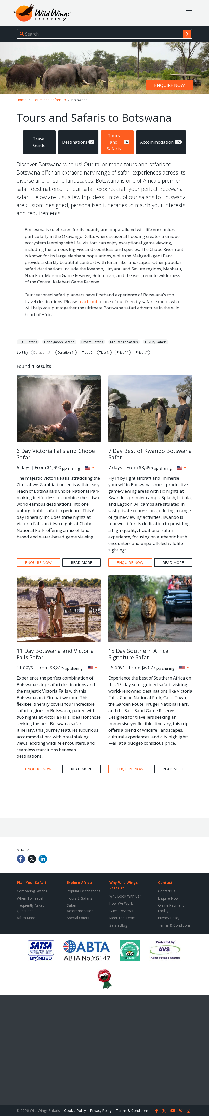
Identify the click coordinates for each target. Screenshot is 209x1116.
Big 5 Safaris (28, 342)
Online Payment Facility (171, 908)
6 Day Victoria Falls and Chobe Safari (56, 454)
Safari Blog (118, 925)
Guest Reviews (121, 910)
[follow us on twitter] (164, 1110)
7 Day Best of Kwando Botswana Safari (150, 454)
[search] (187, 34)
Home (22, 99)
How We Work (121, 903)
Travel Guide (39, 142)
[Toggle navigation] (188, 12)
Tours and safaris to (49, 99)
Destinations (77, 142)
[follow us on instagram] (188, 1110)
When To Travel (30, 898)
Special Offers (78, 917)
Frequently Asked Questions (31, 908)
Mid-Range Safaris (124, 342)
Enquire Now (168, 898)
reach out (87, 301)
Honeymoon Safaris (59, 342)
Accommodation (160, 142)
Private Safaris (92, 342)
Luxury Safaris (156, 342)
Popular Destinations (83, 891)
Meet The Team (122, 917)
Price (121, 352)
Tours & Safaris (79, 898)
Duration (40, 352)
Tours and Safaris (117, 142)
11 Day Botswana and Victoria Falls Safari (55, 654)
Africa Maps (26, 917)
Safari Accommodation (80, 908)
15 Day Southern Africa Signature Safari (138, 654)
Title (85, 352)
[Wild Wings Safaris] (42, 13)
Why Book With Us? (125, 896)
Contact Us (166, 891)
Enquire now (169, 85)
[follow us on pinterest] (181, 1110)
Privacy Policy (168, 917)
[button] (89, 468)
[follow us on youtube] (172, 1110)
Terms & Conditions (174, 925)
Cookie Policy (75, 1110)
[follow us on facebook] (156, 1110)
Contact (165, 882)
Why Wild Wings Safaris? (123, 885)
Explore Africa (79, 882)
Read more (81, 562)
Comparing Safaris (32, 891)
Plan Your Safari (31, 882)
